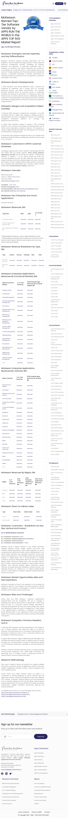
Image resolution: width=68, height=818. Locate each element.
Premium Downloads (40, 800)
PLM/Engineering (6, 335)
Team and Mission (39, 783)
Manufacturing (6, 437)
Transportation (6, 460)
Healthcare (13, 191)
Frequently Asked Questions (42, 790)
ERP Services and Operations (25, 189)
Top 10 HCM (54, 294)
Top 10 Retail (54, 448)
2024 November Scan (57, 187)
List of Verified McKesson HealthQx (16, 166)
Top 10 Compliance (57, 485)
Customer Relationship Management (8, 301)
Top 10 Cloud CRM (56, 243)
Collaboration (6, 294)
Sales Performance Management (7, 348)
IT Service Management (8, 331)
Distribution (5, 412)
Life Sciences (21, 191)
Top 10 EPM (54, 288)
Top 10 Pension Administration (55, 498)
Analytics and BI (6, 290)
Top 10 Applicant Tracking (56, 516)
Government (5, 419)
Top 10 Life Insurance (57, 392)
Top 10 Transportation (57, 451)
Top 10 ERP (54, 291)
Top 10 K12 (54, 363)
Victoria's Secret (57, 78)
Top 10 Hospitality (56, 413)
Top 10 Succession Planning (56, 506)
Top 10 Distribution (56, 357)
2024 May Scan (55, 167)
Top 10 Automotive (56, 334)
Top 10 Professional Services (56, 444)
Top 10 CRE (54, 348)
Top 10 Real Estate (56, 354)
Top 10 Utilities (55, 454)
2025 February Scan (57, 196)
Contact (36, 803)
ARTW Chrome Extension (55, 43)
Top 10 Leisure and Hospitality (56, 404)
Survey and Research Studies (10, 797)
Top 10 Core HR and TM (57, 473)
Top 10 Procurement (57, 308)
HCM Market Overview (57, 470)
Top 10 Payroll (55, 491)
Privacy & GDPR (37, 812)
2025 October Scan (57, 222)
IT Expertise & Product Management (12, 793)
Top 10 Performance (57, 502)
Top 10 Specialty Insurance (56, 399)
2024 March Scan (56, 161)
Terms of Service (23, 812)
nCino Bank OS (49, 10)
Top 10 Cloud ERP (56, 246)
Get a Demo (59, 3)
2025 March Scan (56, 199)
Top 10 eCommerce (57, 285)
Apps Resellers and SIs (57, 36)
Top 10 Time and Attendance (56, 559)
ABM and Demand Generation (10, 783)
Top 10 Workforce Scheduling (56, 568)
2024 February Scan (57, 158)
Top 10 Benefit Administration (55, 478)
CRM (15, 189)
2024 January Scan (57, 155)
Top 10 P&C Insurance (57, 395)
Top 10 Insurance (56, 389)
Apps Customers (56, 27)
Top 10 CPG (54, 340)
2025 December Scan (57, 228)
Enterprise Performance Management (8, 310)
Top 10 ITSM (54, 297)
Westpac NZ (16, 10)
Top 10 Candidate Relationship (56, 525)
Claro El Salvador (57, 61)
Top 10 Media (55, 422)
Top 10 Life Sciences (57, 416)
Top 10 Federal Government (55, 374)
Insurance (5, 426)
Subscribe (23, 219)
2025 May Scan (55, 205)
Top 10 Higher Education (55, 366)
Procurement (5, 344)
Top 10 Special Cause (57, 431)
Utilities (4, 463)
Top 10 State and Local (56, 379)
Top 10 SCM (54, 314)
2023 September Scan (56, 142)
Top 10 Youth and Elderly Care (56, 435)
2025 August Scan (56, 214)
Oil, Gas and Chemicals (5, 448)
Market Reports (38, 793)
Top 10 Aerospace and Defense (57, 330)
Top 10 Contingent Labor (56, 521)
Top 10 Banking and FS (57, 337)
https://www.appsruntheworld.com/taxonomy (15, 694)
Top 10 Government (57, 370)
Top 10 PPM (54, 305)
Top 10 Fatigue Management (55, 549)
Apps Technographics (57, 39)
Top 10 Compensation (57, 482)
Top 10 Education (56, 360)
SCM (36, 189)
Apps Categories (56, 33)
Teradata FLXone (22, 714)
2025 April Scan (55, 202)
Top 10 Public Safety (57, 383)
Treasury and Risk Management (7, 358)
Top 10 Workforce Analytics (56, 564)
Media (4, 440)
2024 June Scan (56, 170)
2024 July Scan (55, 173)
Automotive (5, 390)
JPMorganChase (57, 110)
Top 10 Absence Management (55, 544)
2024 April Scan (55, 164)
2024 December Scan (57, 190)
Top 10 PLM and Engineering (55, 301)
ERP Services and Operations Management (6, 321)
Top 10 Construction (57, 351)
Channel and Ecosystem (9, 800)
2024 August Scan (56, 176)
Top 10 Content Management (55, 278)
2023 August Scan (56, 138)
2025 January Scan (56, 193)
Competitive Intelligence (9, 787)
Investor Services (7, 803)
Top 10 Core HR (55, 488)
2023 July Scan (55, 135)
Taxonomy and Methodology (42, 787)
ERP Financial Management (6, 315)
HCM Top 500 (55, 467)
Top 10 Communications (56, 344)
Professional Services (8, 453)
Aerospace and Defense (6, 385)
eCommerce (5, 306)
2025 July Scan (55, 211)
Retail (3, 456)
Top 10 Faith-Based (56, 428)
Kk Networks (56, 101)
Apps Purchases (55, 24)
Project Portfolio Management (6, 339)
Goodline (55, 58)
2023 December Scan (57, 152)
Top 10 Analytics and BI (57, 270)
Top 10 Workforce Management (56, 539)
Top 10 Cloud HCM (56, 252)
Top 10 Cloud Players (57, 240)
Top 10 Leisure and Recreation (56, 409)
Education (5, 416)
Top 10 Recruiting (56, 532)
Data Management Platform (38, 714)
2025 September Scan (56, 218)
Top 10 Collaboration (57, 274)
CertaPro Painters (57, 68)
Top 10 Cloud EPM (56, 249)
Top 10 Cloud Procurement (55, 256)
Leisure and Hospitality (8, 430)
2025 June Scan (55, 208)
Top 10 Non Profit (56, 425)
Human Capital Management (6, 327)
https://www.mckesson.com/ (10, 181)
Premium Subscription (40, 797)
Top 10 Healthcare (56, 386)
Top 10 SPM (54, 311)
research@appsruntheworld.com (11, 769)
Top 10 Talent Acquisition (55, 511)
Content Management (8, 297)
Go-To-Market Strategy (9, 790)
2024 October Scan (57, 184)
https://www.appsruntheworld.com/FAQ (13, 696)
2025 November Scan (57, 225)
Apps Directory (55, 30)
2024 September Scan (56, 180)
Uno (53, 64)
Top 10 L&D (54, 494)
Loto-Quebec (56, 87)
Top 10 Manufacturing (57, 419)
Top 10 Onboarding (56, 529)
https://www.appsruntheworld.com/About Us (15, 693)
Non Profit (4, 444)
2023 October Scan (57, 146)
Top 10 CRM (54, 282)
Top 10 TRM (54, 317)
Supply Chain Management (6, 353)
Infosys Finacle (26, 10)
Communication (6, 398)
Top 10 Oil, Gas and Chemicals (56, 439)
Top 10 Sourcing (55, 535)
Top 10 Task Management (55, 554)
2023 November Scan (57, 149)
